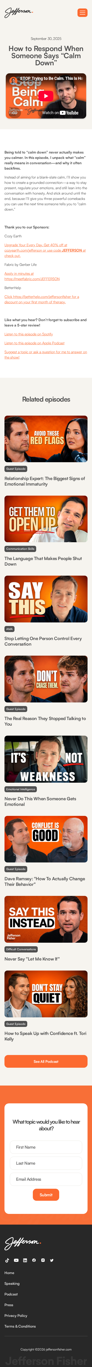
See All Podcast (46, 1061)
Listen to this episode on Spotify (28, 334)
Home (9, 1273)
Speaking (12, 1283)
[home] (18, 13)
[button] (82, 12)
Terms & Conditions (20, 1326)
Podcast (11, 1294)
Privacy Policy (15, 1315)
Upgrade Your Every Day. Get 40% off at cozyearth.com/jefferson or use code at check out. (45, 250)
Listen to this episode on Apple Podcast (34, 343)
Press (8, 1305)
